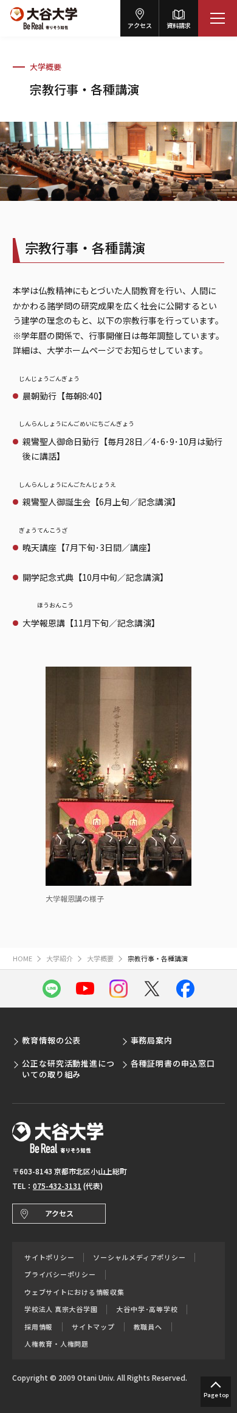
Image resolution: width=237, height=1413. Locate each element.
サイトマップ (93, 1326)
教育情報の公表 (51, 1040)
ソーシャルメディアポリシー (139, 1257)
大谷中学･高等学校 (146, 1309)
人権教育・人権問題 (56, 1343)
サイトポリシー (49, 1257)
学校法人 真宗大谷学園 (60, 1309)
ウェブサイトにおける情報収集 (74, 1292)
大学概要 (45, 66)
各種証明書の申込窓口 (173, 1063)
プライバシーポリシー (60, 1274)
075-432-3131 (57, 1185)
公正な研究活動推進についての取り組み (68, 1068)
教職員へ (148, 1326)
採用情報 (38, 1326)
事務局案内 (152, 1040)
